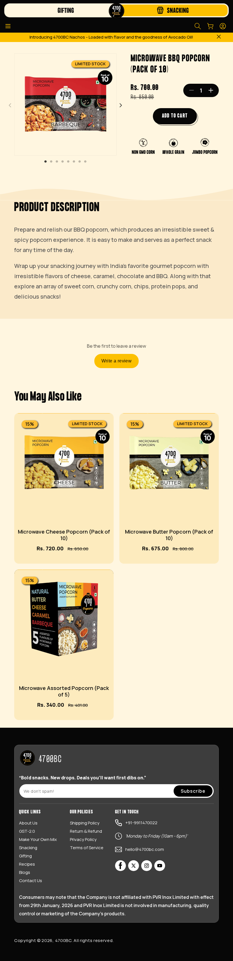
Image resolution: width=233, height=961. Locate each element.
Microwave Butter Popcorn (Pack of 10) (169, 535)
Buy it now (40, 563)
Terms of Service (86, 848)
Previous (10, 105)
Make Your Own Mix (38, 839)
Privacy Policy (83, 839)
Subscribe (193, 791)
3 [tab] (57, 162)
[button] (8, 26)
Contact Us (30, 881)
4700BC (63, 940)
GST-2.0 (27, 831)
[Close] (219, 37)
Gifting (25, 856)
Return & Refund (86, 831)
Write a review (116, 360)
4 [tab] (62, 162)
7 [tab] (79, 162)
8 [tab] (85, 162)
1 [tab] (45, 162)
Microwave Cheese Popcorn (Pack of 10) (64, 535)
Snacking (28, 848)
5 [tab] (68, 162)
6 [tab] (74, 162)
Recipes (27, 864)
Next (121, 105)
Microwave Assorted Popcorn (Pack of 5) (64, 691)
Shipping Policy (84, 823)
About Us (28, 823)
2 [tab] (51, 162)
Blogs (24, 872)
